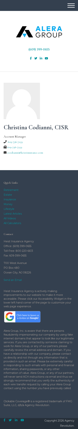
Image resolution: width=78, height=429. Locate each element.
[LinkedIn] (41, 58)
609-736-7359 (14, 147)
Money (8, 204)
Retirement (11, 190)
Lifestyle (9, 209)
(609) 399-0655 (39, 49)
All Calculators (12, 223)
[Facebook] (31, 58)
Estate (8, 194)
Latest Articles (13, 213)
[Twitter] (35, 58)
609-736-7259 (15, 142)
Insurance (10, 199)
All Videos (10, 218)
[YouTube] (46, 58)
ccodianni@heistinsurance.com (25, 152)
